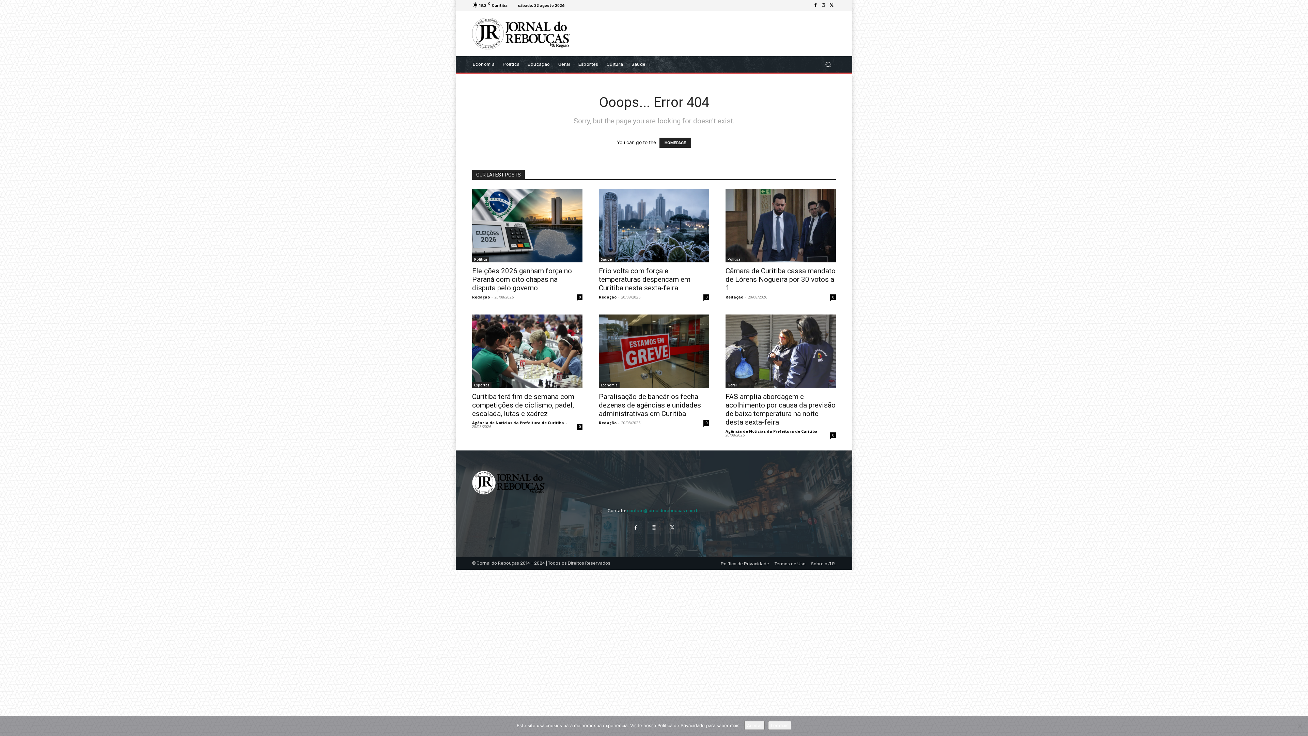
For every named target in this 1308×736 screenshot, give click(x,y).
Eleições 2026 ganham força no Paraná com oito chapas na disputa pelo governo (522, 279)
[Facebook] (815, 5)
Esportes (481, 385)
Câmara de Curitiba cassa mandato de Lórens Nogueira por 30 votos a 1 (781, 279)
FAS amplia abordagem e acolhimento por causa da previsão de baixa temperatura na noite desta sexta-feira (781, 409)
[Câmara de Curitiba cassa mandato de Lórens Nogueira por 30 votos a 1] (781, 225)
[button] (828, 64)
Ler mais (780, 725)
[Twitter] (832, 5)
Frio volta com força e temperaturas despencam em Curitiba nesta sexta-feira (644, 279)
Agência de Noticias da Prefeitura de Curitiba (518, 422)
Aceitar (754, 725)
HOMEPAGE (675, 142)
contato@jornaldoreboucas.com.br (663, 510)
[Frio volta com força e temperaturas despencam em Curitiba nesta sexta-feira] (654, 225)
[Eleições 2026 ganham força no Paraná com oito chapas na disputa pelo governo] (527, 225)
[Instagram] (824, 5)
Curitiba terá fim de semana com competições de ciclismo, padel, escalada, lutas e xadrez (523, 405)
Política (480, 259)
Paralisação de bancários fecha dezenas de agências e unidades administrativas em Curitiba (650, 405)
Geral (732, 385)
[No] (1299, 726)
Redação (481, 297)
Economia (609, 385)
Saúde (606, 259)
